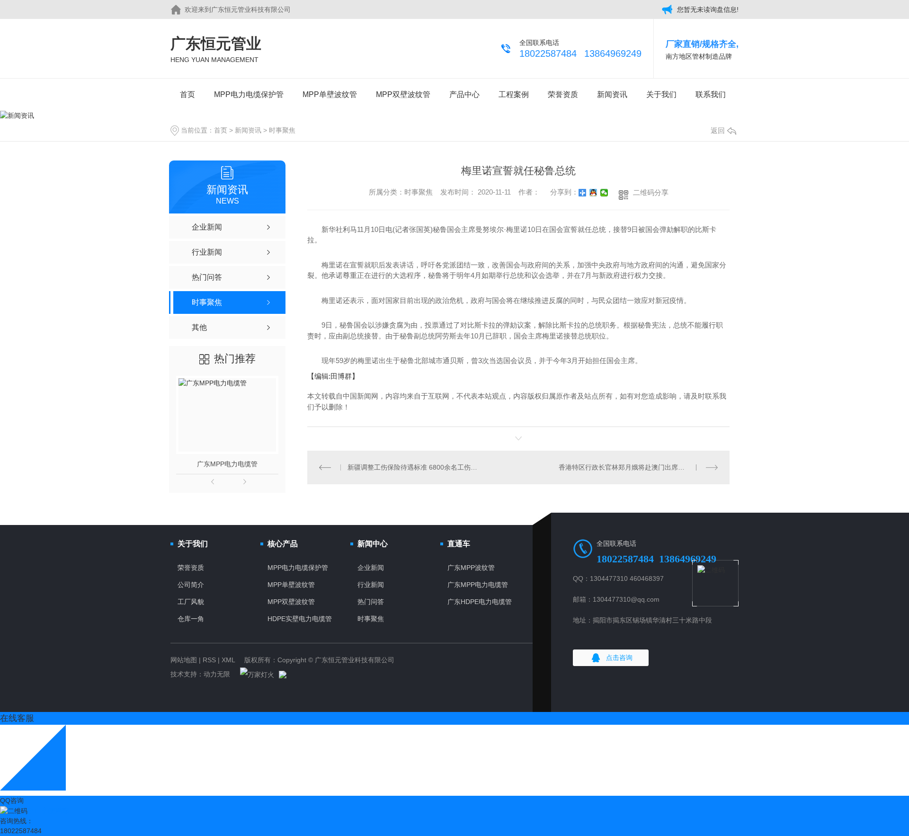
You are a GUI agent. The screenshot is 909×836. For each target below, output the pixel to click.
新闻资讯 (612, 94)
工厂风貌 (191, 601)
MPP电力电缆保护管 (249, 94)
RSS (209, 660)
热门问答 (370, 601)
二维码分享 (650, 192)
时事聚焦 (282, 130)
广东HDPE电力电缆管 (479, 601)
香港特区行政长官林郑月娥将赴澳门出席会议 (625, 467)
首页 (187, 94)
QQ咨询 (12, 800)
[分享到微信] (604, 192)
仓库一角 (191, 619)
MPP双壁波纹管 (403, 94)
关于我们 (661, 94)
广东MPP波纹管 (471, 567)
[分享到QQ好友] (593, 192)
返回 (718, 130)
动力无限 (217, 674)
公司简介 (191, 584)
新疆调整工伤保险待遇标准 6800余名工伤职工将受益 (413, 467)
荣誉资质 (563, 94)
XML (228, 660)
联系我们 (710, 94)
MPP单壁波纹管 (330, 94)
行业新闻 (370, 584)
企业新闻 (370, 567)
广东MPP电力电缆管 (227, 464)
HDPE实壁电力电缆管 (299, 619)
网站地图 (183, 660)
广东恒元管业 (215, 49)
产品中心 (464, 94)
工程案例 (514, 94)
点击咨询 (619, 657)
